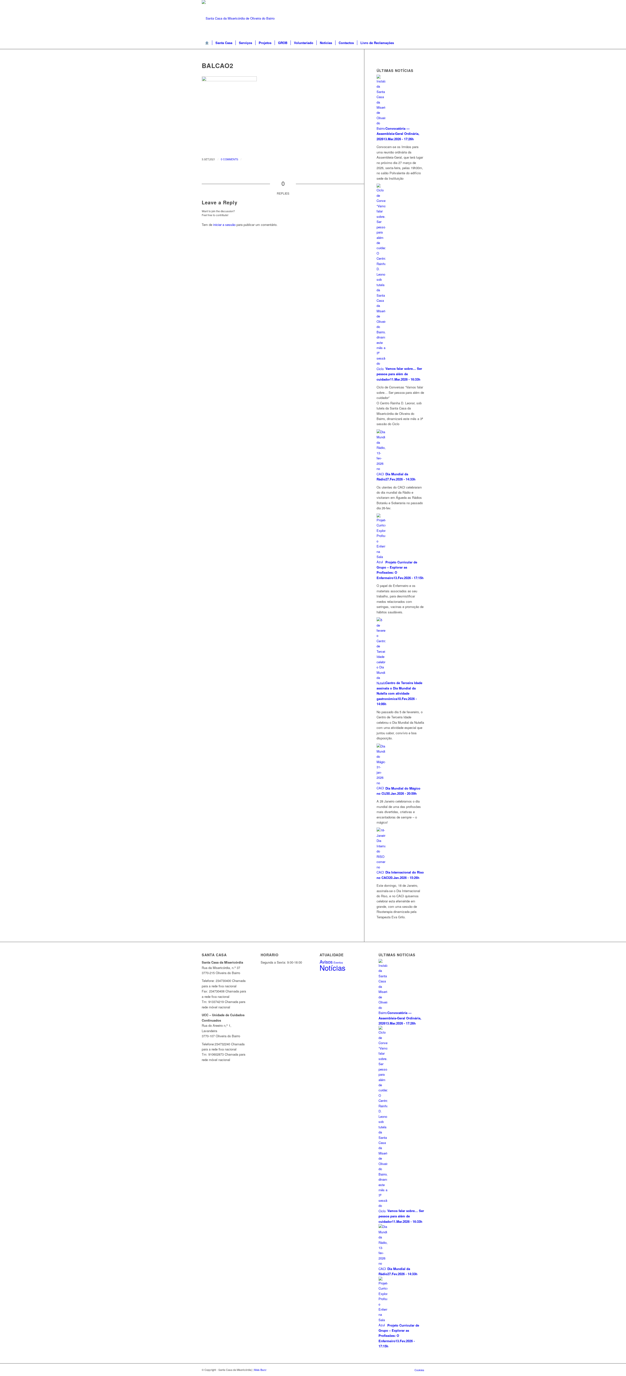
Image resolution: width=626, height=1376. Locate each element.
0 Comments (229, 159)
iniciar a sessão (224, 224)
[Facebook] (420, 18)
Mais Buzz (260, 1370)
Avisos (326, 961)
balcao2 (217, 65)
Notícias (333, 967)
